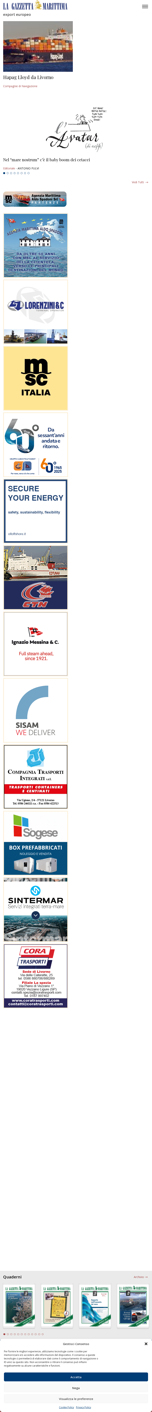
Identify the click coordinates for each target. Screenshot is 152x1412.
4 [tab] (15, 173)
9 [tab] (32, 1334)
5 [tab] (18, 173)
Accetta (76, 1377)
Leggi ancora (76, 164)
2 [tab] (8, 173)
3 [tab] (11, 173)
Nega (76, 1388)
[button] (146, 1344)
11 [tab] (39, 1334)
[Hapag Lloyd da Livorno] (38, 46)
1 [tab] (4, 173)
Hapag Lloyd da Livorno (28, 77)
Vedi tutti (138, 182)
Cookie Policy (66, 1407)
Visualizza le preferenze (76, 1399)
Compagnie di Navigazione (20, 86)
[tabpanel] (76, 164)
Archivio (139, 1277)
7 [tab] (25, 173)
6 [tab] (22, 173)
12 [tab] (43, 1334)
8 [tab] (28, 173)
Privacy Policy (83, 1407)
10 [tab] (36, 1334)
